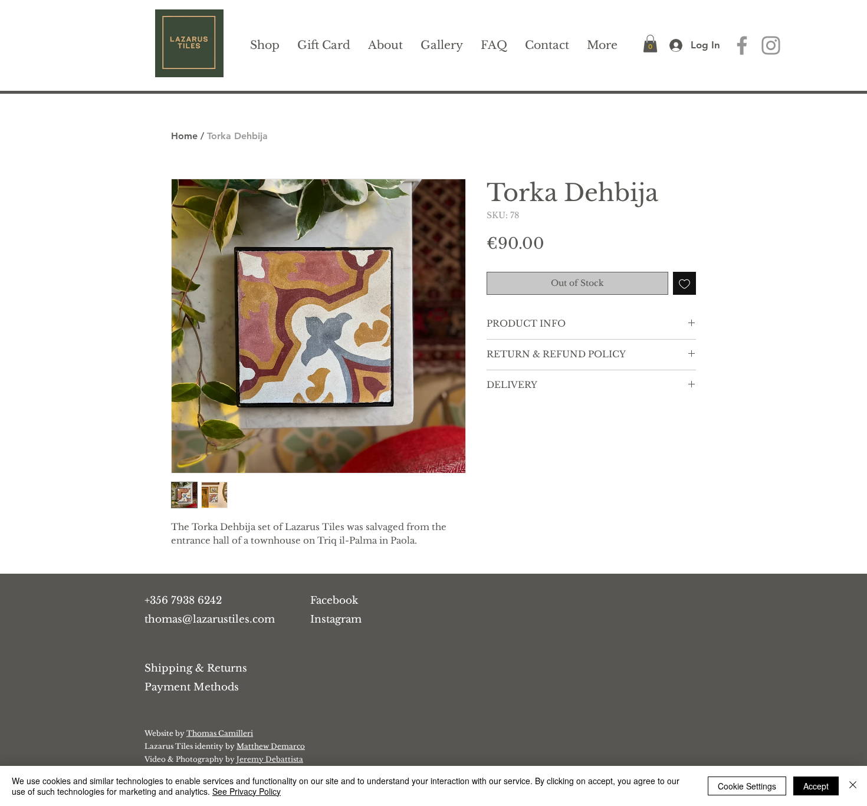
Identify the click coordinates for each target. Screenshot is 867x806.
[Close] (853, 786)
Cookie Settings (747, 786)
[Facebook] (742, 45)
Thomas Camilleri (219, 733)
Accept (816, 786)
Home (184, 136)
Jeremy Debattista (270, 759)
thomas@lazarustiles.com (209, 619)
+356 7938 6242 (183, 600)
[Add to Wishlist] (684, 283)
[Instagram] (770, 45)
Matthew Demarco (271, 746)
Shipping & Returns (195, 668)
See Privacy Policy (246, 791)
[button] (650, 43)
